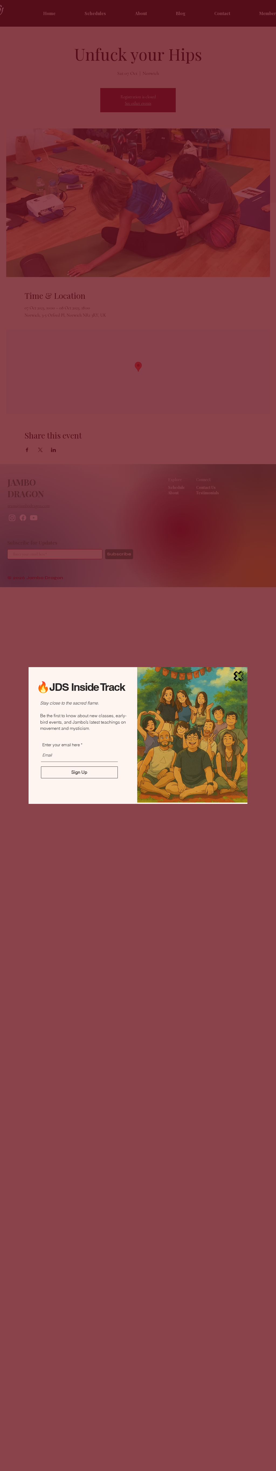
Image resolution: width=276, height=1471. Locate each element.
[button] (238, 676)
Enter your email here (61, 745)
